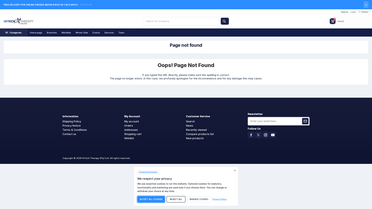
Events (96, 32)
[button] (14, 32)
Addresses (131, 129)
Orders (128, 125)
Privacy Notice (71, 125)
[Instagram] (265, 135)
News (189, 125)
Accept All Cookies (151, 199)
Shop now (86, 4)
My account (131, 121)
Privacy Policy (219, 199)
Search (225, 21)
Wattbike (66, 32)
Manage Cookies (199, 199)
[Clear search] (219, 21)
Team (121, 32)
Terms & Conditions (74, 129)
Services (109, 32)
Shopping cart (133, 134)
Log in (353, 12)
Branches (52, 32)
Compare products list (200, 134)
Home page (36, 32)
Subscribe (305, 121)
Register (344, 12)
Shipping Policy (71, 121)
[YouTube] (273, 135)
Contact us (69, 134)
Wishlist (129, 138)
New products (195, 138)
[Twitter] (258, 135)
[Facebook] (251, 135)
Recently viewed (196, 129)
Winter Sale (82, 32)
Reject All (176, 199)
